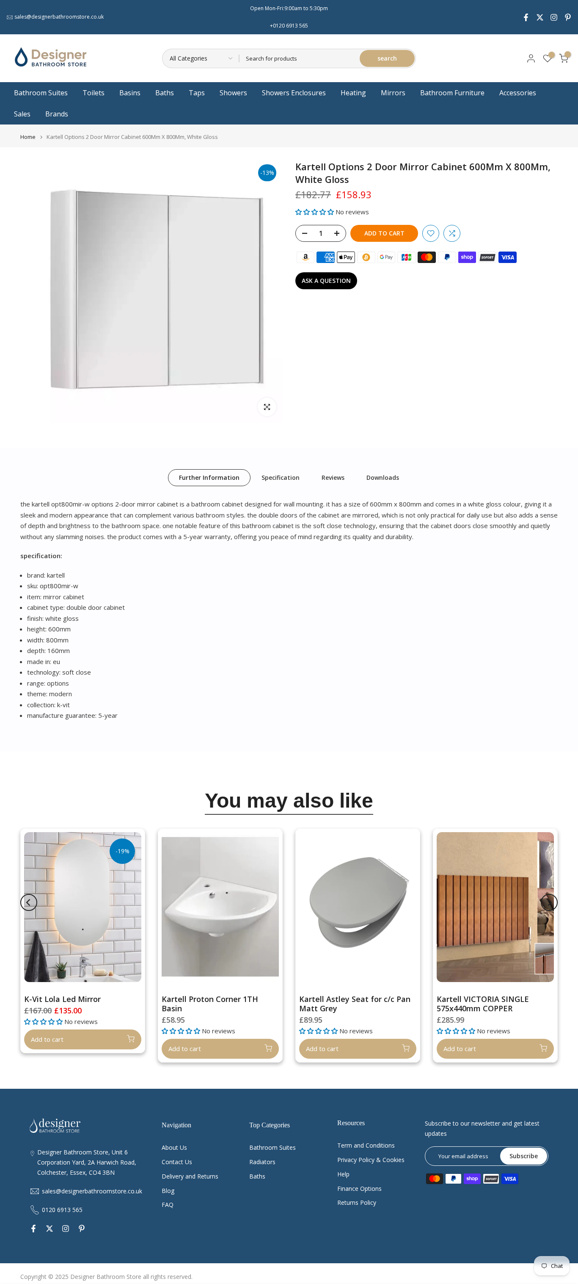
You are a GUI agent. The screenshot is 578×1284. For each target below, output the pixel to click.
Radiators (262, 1162)
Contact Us (177, 1162)
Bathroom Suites (41, 92)
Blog (168, 1191)
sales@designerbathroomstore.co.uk (59, 16)
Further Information (209, 477)
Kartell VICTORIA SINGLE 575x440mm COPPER (483, 1003)
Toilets (94, 92)
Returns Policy (356, 1202)
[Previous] (28, 902)
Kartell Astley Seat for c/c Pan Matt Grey (354, 1003)
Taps (197, 92)
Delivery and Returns (190, 1176)
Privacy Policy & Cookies (371, 1160)
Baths (164, 92)
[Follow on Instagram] (554, 17)
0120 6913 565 (62, 1210)
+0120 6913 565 (289, 25)
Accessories (517, 92)
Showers (233, 92)
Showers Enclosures (294, 92)
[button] (315, 212)
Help (343, 1174)
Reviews (333, 477)
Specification (280, 477)
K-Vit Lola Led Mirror (62, 999)
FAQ (167, 1205)
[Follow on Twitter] (540, 17)
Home (28, 137)
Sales (22, 114)
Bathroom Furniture (452, 92)
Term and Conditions (366, 1145)
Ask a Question (326, 281)
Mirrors (393, 92)
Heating (353, 92)
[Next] (549, 902)
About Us (174, 1147)
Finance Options (359, 1188)
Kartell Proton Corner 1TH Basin (210, 1003)
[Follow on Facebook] (526, 17)
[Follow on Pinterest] (568, 17)
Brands (56, 114)
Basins (129, 92)
